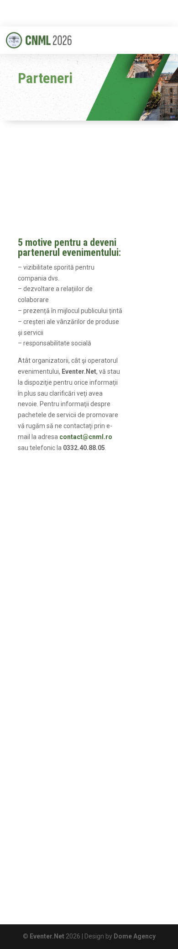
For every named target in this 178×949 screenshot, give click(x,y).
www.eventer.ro (67, 882)
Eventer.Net (48, 936)
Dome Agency (135, 936)
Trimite (136, 745)
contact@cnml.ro (64, 871)
